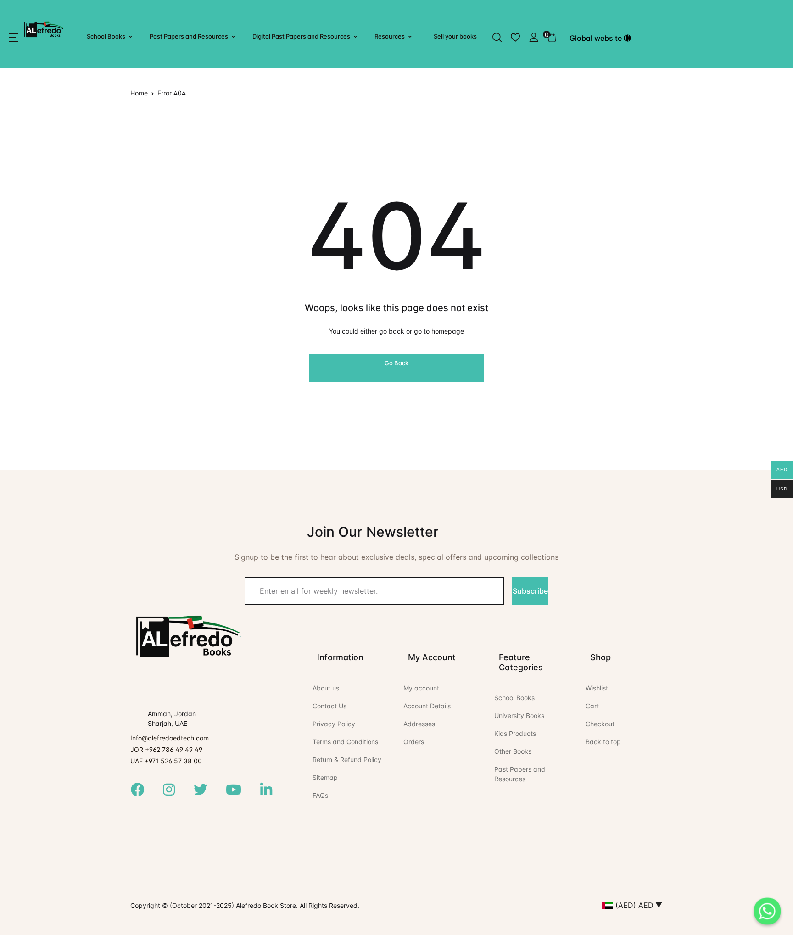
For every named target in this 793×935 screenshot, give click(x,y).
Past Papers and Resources (189, 36)
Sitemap (325, 777)
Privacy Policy (334, 724)
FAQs (320, 795)
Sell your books (455, 36)
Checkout (600, 724)
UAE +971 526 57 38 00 (166, 761)
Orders (413, 742)
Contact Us (329, 706)
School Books (106, 36)
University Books (519, 715)
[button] (13, 37)
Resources (389, 36)
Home (139, 93)
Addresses (419, 724)
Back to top (603, 742)
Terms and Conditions (345, 742)
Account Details (427, 706)
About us (326, 688)
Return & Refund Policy (347, 759)
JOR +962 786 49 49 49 (166, 749)
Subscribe (530, 591)
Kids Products (515, 733)
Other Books (512, 751)
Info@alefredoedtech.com (169, 738)
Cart (592, 706)
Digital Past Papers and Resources (301, 36)
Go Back (396, 363)
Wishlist (597, 688)
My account (421, 688)
